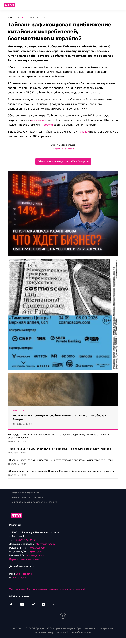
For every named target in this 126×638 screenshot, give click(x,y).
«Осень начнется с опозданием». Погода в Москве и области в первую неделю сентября (61, 471)
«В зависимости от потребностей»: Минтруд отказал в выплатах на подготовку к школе (60, 460)
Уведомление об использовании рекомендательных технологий (47, 589)
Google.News (18, 577)
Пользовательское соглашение (27, 497)
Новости (14, 17)
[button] (122, 5)
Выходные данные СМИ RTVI (25, 493)
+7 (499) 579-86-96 (25, 540)
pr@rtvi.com (35, 551)
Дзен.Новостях (24, 573)
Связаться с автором (63, 149)
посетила (37, 120)
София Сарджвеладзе (63, 144)
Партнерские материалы (24, 559)
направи (83, 131)
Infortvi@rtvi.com (45, 543)
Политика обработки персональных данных (34, 502)
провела (47, 124)
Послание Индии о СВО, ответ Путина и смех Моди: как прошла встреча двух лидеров (59, 448)
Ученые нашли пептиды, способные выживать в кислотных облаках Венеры (59, 417)
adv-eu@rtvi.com (36, 555)
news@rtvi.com (36, 547)
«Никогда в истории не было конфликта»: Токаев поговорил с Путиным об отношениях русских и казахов (60, 436)
